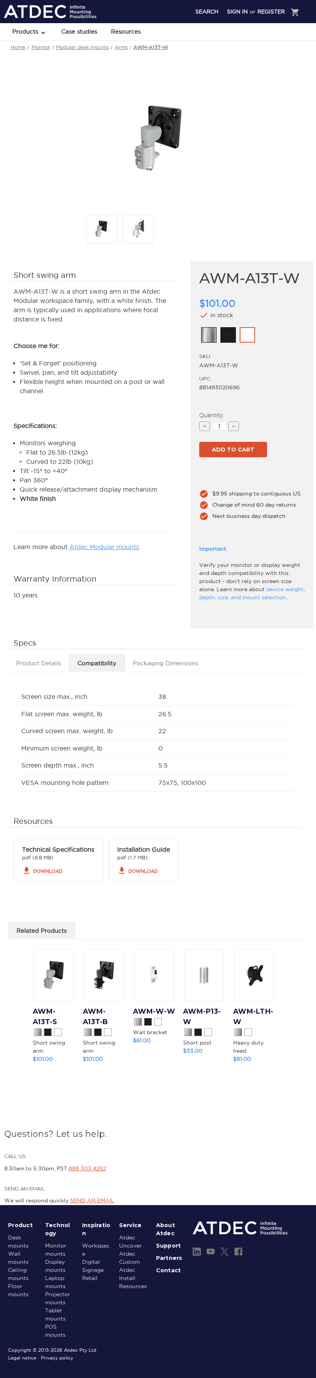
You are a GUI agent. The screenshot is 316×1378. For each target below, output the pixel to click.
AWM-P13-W (202, 1016)
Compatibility (96, 663)
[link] (209, 335)
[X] (224, 1252)
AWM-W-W (154, 1011)
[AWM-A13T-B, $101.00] (104, 975)
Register (271, 11)
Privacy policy (57, 1357)
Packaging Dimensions (165, 663)
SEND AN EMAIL (92, 1200)
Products (26, 31)
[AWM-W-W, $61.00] (154, 975)
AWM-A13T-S (45, 1016)
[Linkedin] (197, 1252)
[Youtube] (211, 1252)
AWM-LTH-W (253, 1016)
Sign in (237, 11)
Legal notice (22, 1357)
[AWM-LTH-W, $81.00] (254, 975)
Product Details (38, 663)
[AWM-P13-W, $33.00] (204, 975)
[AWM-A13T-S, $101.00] (54, 975)
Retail (89, 1278)
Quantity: (211, 415)
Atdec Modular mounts (104, 546)
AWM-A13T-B (95, 1016)
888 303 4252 (87, 1168)
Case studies (79, 31)
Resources (126, 31)
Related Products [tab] (42, 930)
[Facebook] (238, 1252)
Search (207, 11)
